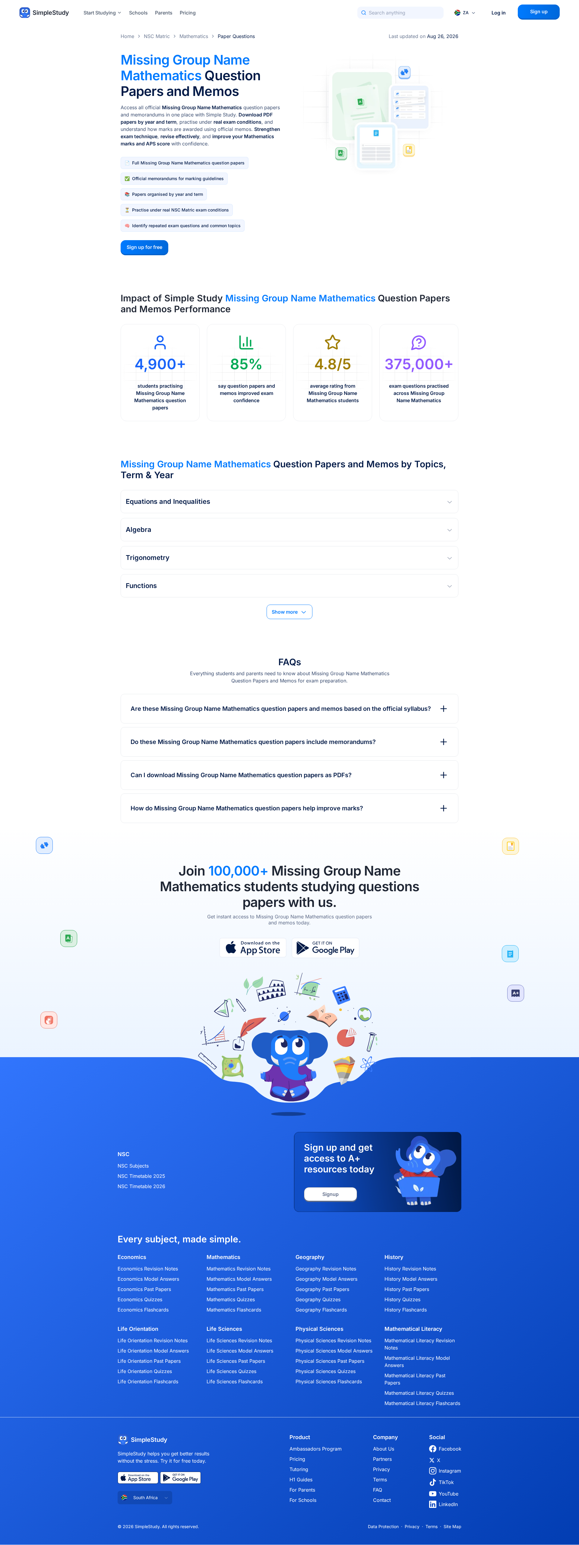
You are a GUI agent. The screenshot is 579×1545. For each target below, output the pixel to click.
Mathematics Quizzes (231, 1299)
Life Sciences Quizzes (231, 1371)
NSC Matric (157, 36)
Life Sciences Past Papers (236, 1361)
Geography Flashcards (321, 1310)
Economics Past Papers (144, 1289)
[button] (289, 501)
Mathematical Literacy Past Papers (414, 1379)
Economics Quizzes (140, 1299)
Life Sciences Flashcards (235, 1381)
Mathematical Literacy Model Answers (417, 1361)
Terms (380, 1480)
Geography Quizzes (318, 1299)
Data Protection (383, 1526)
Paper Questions (236, 36)
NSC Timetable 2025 (141, 1176)
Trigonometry (147, 557)
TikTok (446, 1482)
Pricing (188, 13)
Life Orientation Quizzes (145, 1371)
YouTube (448, 1494)
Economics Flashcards (143, 1310)
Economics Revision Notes (148, 1269)
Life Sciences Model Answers (240, 1351)
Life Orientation (138, 1329)
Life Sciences (224, 1329)
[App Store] (252, 948)
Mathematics (193, 36)
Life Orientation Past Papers (149, 1361)
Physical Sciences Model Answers (334, 1351)
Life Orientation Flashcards (148, 1381)
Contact (382, 1500)
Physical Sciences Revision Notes (333, 1340)
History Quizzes (402, 1299)
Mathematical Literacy (413, 1329)
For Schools (303, 1500)
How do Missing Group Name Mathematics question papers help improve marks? (247, 808)
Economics (132, 1257)
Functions (141, 586)
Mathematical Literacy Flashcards (422, 1403)
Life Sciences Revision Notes (239, 1340)
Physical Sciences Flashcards (329, 1381)
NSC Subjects (133, 1166)
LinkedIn (448, 1504)
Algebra (138, 529)
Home (127, 36)
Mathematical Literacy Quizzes (419, 1393)
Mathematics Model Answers (239, 1279)
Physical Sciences (319, 1329)
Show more (285, 612)
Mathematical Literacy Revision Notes (419, 1344)
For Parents (302, 1490)
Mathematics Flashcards (234, 1310)
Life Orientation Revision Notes (153, 1340)
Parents (163, 13)
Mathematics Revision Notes (239, 1269)
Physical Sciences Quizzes (326, 1371)
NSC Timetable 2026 (141, 1186)
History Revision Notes (410, 1269)
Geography (310, 1257)
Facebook (450, 1449)
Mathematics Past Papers (235, 1289)
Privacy (381, 1469)
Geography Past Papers (322, 1289)
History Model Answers (410, 1279)
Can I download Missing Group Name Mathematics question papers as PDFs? (241, 775)
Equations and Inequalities (168, 501)
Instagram (450, 1471)
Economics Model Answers (148, 1279)
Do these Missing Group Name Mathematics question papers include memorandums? (253, 741)
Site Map (452, 1526)
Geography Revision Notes (326, 1269)
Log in (499, 13)
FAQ (377, 1490)
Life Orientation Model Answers (153, 1351)
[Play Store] (325, 948)
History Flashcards (405, 1310)
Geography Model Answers (326, 1279)
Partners (382, 1459)
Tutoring (299, 1469)
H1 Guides (301, 1480)
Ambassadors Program (316, 1449)
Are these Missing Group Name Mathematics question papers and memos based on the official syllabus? (281, 708)
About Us (383, 1449)
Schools (138, 13)
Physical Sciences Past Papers (330, 1361)
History (393, 1257)
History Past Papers (406, 1289)
